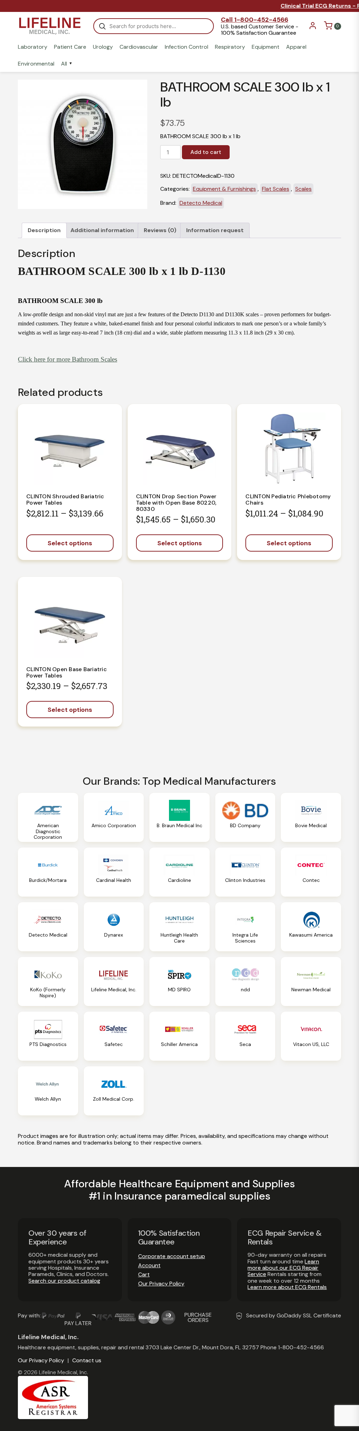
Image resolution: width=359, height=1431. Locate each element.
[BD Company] (245, 817)
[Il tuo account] (313, 28)
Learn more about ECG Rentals (287, 1287)
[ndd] (245, 981)
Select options (70, 543)
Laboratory (32, 47)
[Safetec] (114, 1036)
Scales (303, 189)
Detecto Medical (201, 203)
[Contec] (311, 872)
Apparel (296, 47)
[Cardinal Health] (114, 872)
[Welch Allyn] (48, 1090)
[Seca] (245, 1036)
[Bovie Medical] (311, 817)
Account (149, 1265)
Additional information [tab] (102, 230)
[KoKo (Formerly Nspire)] (48, 981)
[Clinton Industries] (245, 872)
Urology (103, 47)
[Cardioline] (179, 872)
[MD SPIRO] (179, 981)
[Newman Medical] (311, 981)
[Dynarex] (114, 926)
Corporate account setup (171, 1256)
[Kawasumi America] (311, 926)
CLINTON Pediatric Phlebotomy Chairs (288, 499)
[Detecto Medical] (48, 926)
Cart (144, 1274)
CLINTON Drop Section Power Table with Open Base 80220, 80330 (176, 502)
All (64, 64)
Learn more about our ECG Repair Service (283, 1268)
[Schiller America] (179, 1036)
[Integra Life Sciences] (245, 926)
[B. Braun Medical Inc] (179, 817)
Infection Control (186, 47)
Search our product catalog (64, 1280)
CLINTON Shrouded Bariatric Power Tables (65, 499)
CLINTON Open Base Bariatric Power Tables (66, 672)
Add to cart (205, 152)
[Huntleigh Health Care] (179, 926)
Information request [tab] (215, 230)
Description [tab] (44, 230)
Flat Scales (275, 189)
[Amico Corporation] (114, 817)
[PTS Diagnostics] (48, 1036)
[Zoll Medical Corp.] (114, 1090)
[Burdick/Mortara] (48, 872)
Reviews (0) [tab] (160, 230)
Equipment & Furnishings (224, 189)
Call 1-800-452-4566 (254, 19)
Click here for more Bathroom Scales (67, 359)
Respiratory (230, 47)
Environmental (36, 64)
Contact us (86, 1360)
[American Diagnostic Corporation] (48, 817)
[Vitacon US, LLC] (311, 1036)
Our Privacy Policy (161, 1283)
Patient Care (70, 47)
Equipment (265, 47)
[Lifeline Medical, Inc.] (114, 981)
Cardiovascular (139, 47)
